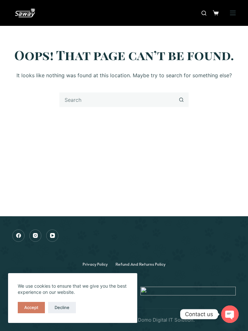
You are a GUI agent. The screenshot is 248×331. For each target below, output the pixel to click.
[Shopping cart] (216, 13)
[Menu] (233, 13)
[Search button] (181, 100)
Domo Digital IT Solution (165, 320)
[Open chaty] (230, 314)
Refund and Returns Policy (140, 264)
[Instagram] (35, 236)
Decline (62, 307)
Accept (31, 307)
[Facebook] (18, 236)
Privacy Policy (95, 264)
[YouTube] (52, 236)
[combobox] (117, 99)
